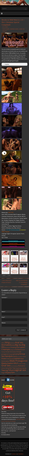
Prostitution (15, 366)
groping (16, 354)
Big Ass (18, 344)
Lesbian (17, 358)
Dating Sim (12, 349)
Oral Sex (5, 365)
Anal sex (19, 342)
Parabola (14, 454)
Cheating (13, 347)
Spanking (18, 368)
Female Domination (10, 352)
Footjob (11, 354)
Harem (15, 356)
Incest (3, 358)
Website (3, 323)
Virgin (3, 373)
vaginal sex (20, 370)
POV (12, 366)
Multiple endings (21, 363)
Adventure (12, 343)
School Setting (5, 368)
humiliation (20, 356)
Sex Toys (12, 368)
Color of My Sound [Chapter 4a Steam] (6, 281)
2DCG (2, 343)
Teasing (4, 370)
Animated (6, 344)
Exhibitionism (20, 350)
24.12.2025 (5, 27)
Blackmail (7, 347)
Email (3, 317)
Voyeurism (10, 372)
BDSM (13, 345)
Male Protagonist (18, 360)
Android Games (14, 29)
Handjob (9, 356)
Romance (21, 366)
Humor (24, 356)
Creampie (5, 349)
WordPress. (21, 454)
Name (3, 311)
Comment (4, 297)
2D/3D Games (6, 29)
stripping (23, 368)
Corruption (20, 347)
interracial (10, 359)
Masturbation (7, 363)
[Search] (25, 9)
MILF (16, 363)
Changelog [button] (6, 64)
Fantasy (3, 352)
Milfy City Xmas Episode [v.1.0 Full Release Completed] (21, 282)
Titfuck (11, 370)
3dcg (7, 342)
